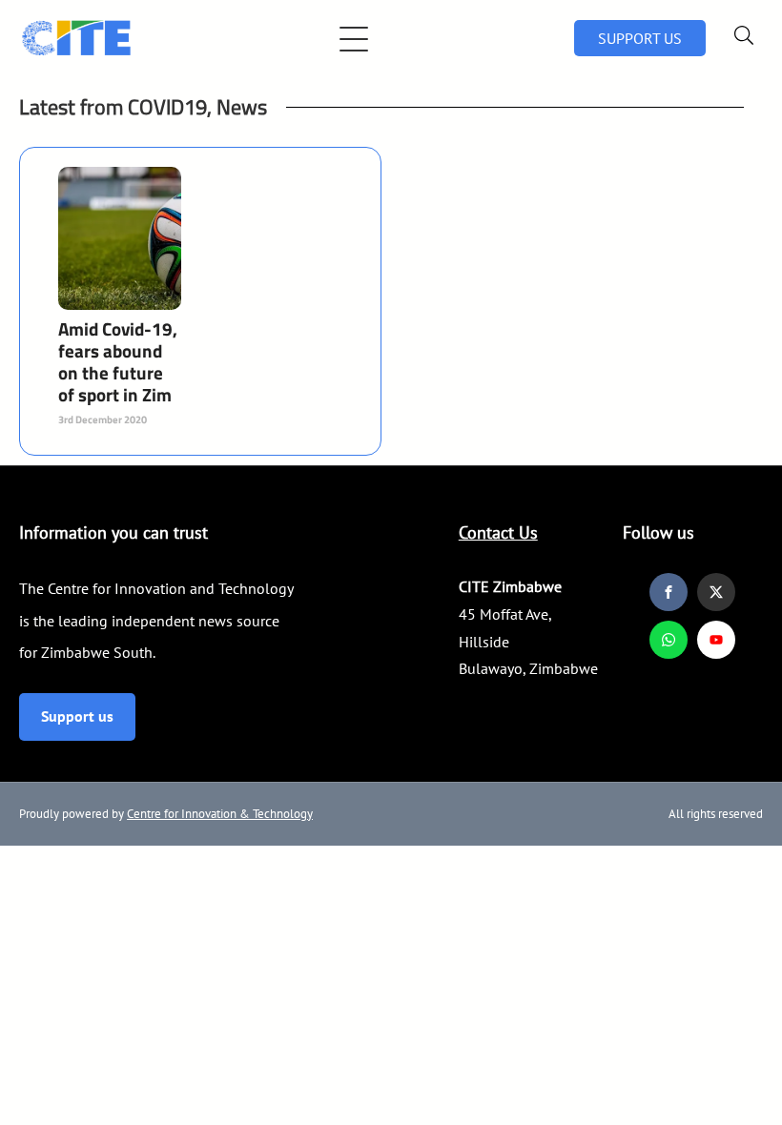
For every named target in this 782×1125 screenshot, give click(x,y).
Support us (77, 716)
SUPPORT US (640, 38)
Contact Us (498, 532)
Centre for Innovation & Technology (220, 814)
